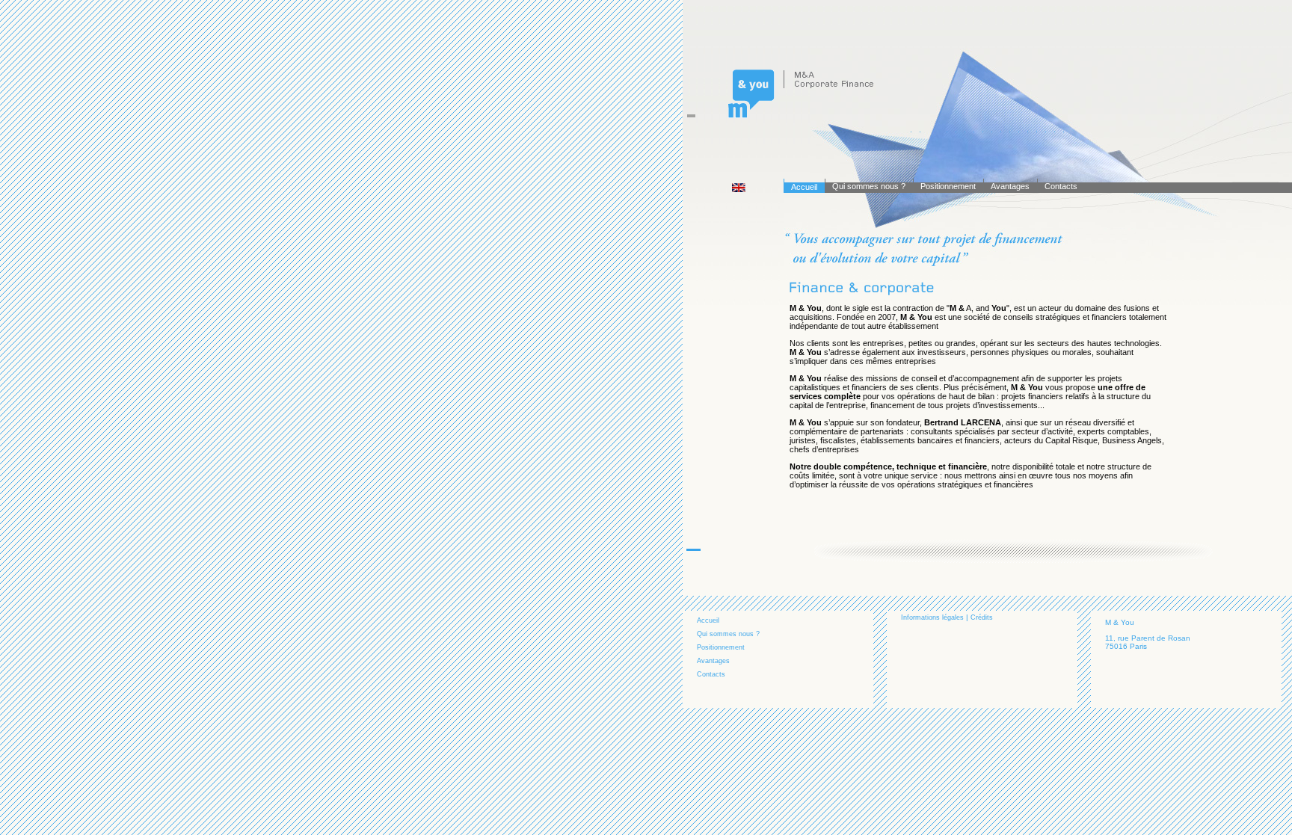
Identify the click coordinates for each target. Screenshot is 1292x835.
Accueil (804, 186)
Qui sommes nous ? (868, 186)
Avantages (1010, 186)
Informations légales (932, 617)
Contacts (1061, 186)
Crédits (981, 617)
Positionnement (948, 186)
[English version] (740, 190)
